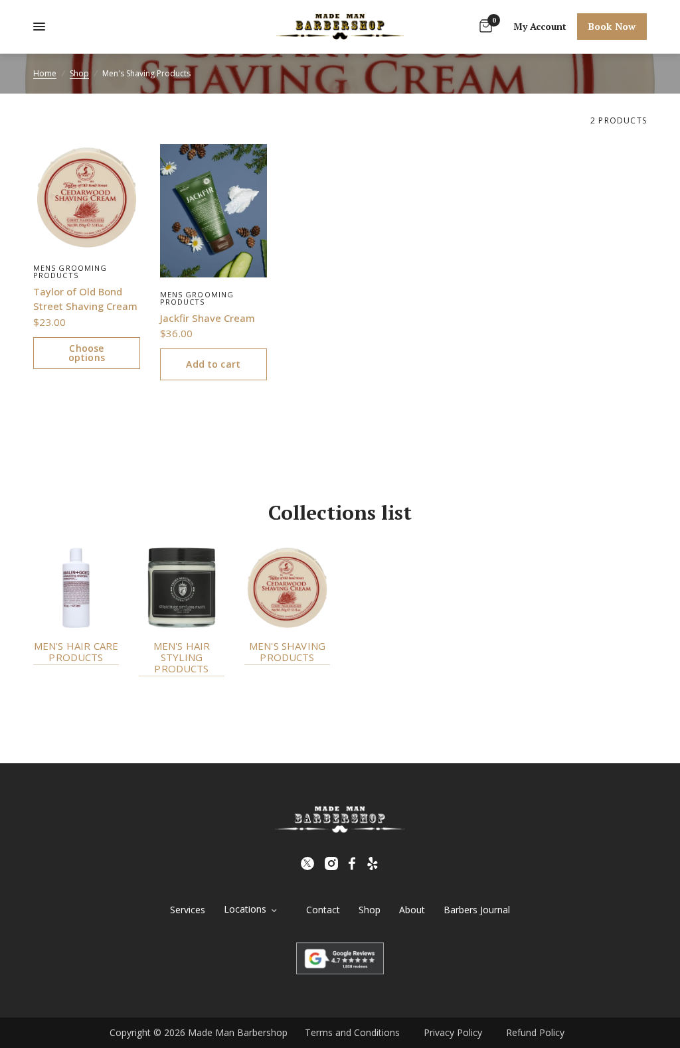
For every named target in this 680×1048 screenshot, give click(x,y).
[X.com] (307, 863)
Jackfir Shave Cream (207, 318)
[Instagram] (331, 863)
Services (187, 909)
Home (44, 73)
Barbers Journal (477, 909)
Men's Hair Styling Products (182, 657)
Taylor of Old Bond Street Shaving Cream (85, 299)
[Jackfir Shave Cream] (213, 210)
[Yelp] (372, 863)
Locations (245, 909)
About (412, 909)
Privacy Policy (453, 1032)
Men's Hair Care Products (76, 651)
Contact (323, 909)
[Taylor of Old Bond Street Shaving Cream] (86, 197)
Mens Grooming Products (70, 271)
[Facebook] (352, 863)
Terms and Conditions (352, 1032)
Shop (79, 73)
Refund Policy (535, 1032)
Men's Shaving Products (287, 651)
